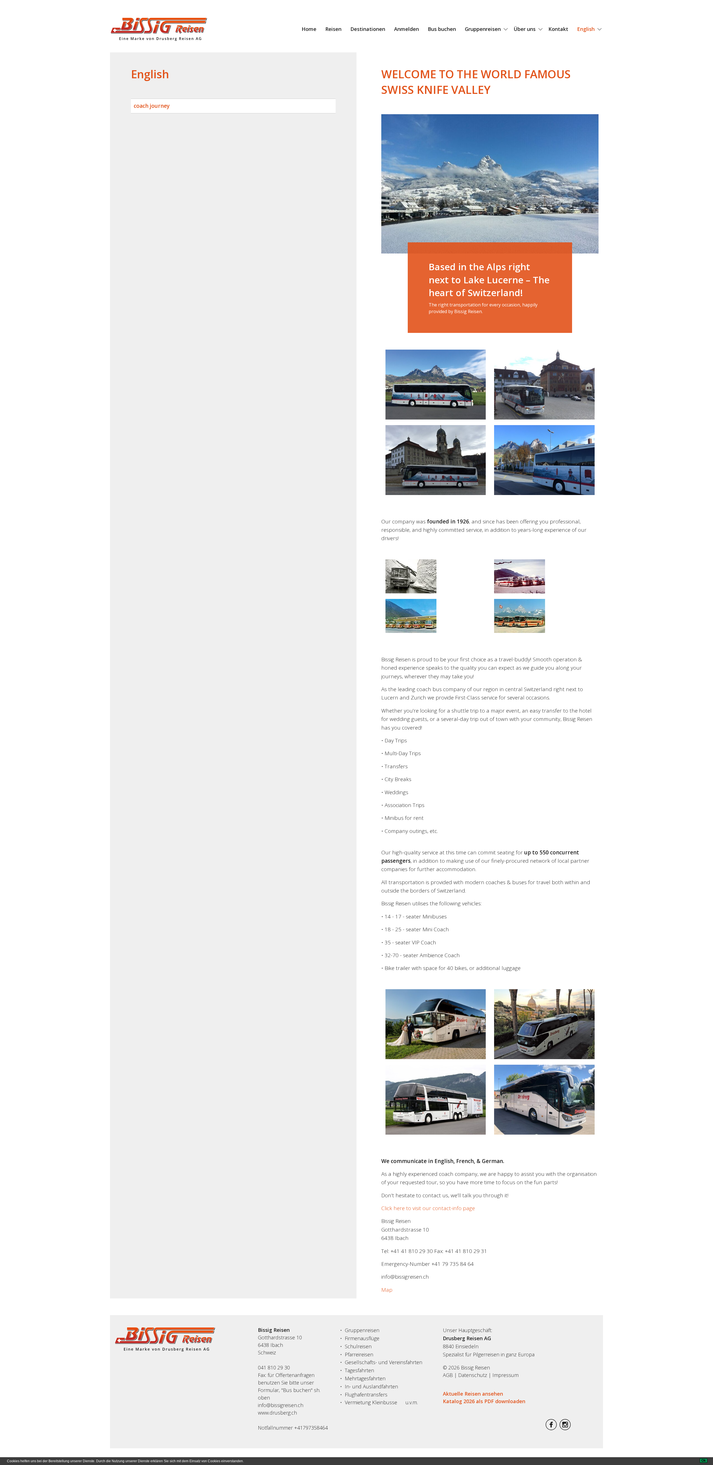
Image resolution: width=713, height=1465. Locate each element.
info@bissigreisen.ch (280, 1405)
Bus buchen (442, 29)
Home (309, 29)
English (586, 29)
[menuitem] (309, 29)
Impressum (505, 1375)
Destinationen (367, 29)
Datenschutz (472, 1375)
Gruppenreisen (483, 29)
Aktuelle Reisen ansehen (473, 1393)
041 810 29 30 (274, 1367)
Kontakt (558, 29)
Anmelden (406, 29)
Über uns (525, 29)
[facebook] (551, 1428)
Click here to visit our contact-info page (428, 1208)
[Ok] (703, 1460)
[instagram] (565, 1428)
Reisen (333, 29)
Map (386, 1289)
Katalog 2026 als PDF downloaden (484, 1401)
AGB (448, 1375)
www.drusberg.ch (277, 1412)
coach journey (152, 105)
